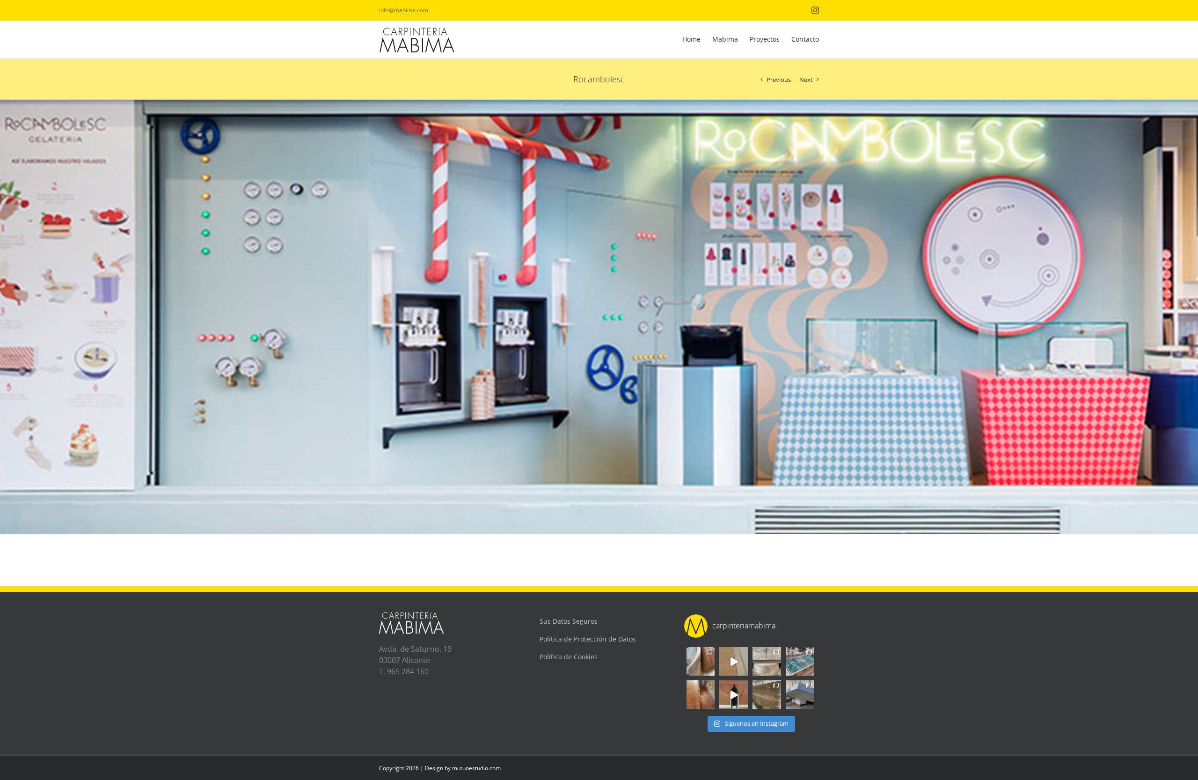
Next (806, 79)
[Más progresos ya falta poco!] (766, 661)
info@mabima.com (403, 10)
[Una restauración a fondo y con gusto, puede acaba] (800, 661)
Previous (779, 79)
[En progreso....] (766, 694)
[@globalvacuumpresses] (800, 694)
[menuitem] (697, 39)
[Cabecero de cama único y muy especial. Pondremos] (701, 661)
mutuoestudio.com (476, 768)
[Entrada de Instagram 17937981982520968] (733, 661)
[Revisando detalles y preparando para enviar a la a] (733, 694)
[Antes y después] (701, 694)
